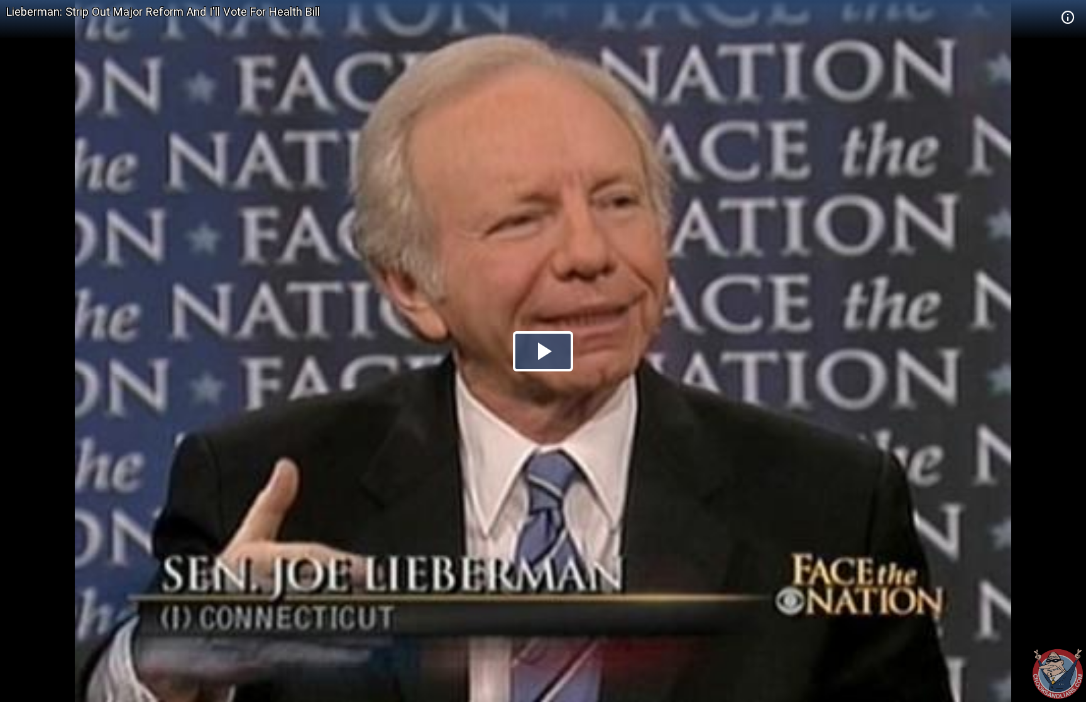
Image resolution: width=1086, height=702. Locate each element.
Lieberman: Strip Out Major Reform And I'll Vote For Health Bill (163, 11)
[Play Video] (543, 351)
